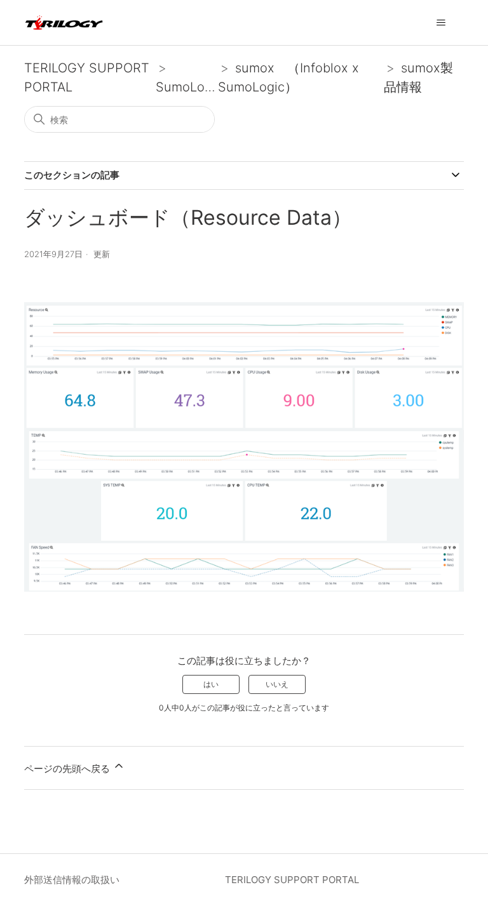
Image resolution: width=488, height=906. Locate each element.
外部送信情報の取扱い (71, 880)
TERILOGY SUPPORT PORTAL (292, 880)
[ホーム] (64, 22)
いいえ (277, 684)
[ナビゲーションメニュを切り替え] (441, 23)
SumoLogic (189, 87)
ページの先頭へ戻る (68, 769)
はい (211, 684)
